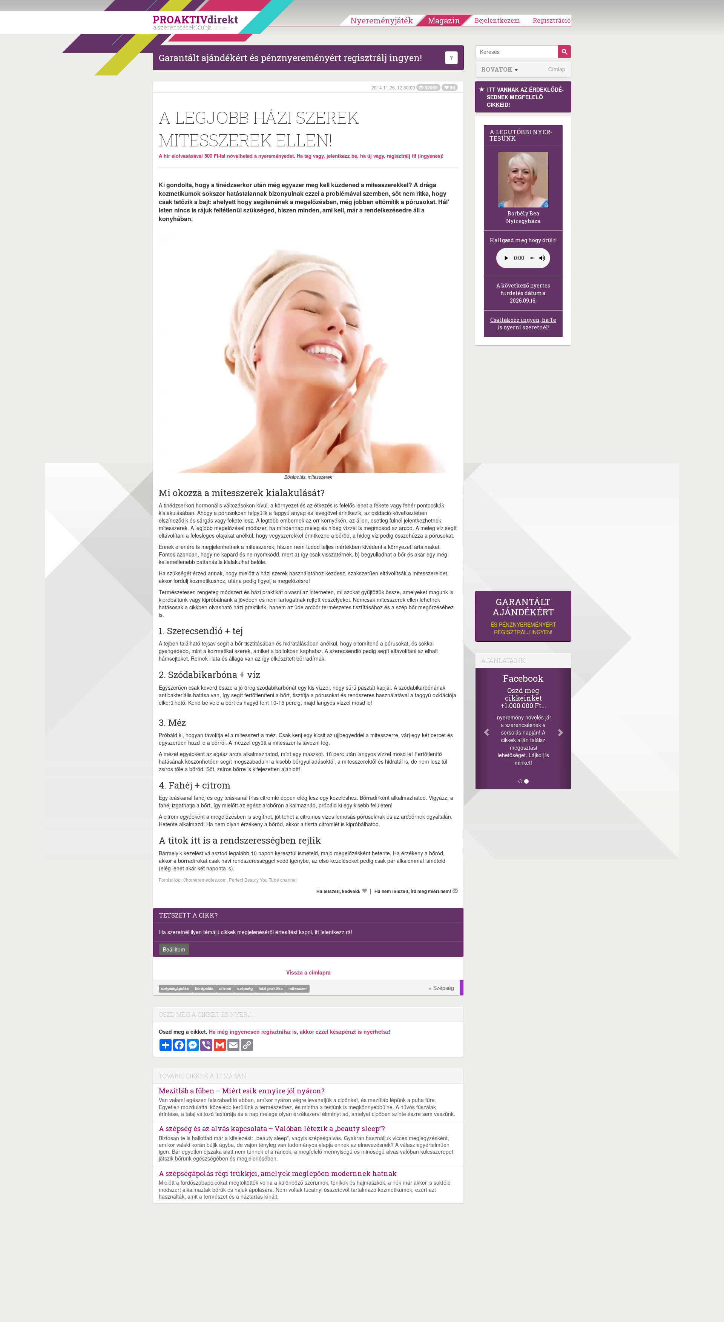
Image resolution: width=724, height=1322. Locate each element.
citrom (225, 988)
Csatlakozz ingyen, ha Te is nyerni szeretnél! (523, 323)
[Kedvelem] (364, 890)
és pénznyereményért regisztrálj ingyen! (523, 616)
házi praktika (271, 988)
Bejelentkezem (497, 20)
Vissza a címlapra (308, 972)
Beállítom (174, 949)
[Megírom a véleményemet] (455, 890)
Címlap (556, 69)
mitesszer (297, 988)
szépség (245, 988)
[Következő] (564, 728)
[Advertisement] (523, 470)
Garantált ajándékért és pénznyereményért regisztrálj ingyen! (290, 58)
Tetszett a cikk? (188, 915)
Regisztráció (552, 20)
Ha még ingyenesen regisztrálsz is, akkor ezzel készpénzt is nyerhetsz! (300, 1031)
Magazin (444, 20)
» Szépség (441, 988)
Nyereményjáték (382, 20)
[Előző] (483, 728)
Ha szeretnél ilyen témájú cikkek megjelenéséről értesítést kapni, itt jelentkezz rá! (255, 932)
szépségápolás (175, 988)
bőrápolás (205, 988)
